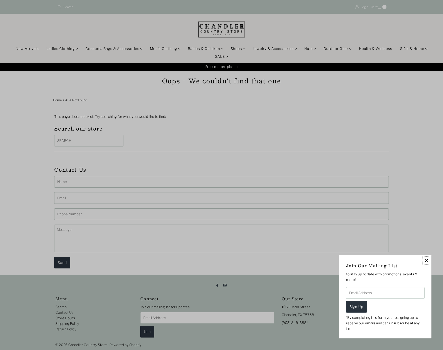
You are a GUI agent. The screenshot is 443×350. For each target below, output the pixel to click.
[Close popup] (426, 260)
